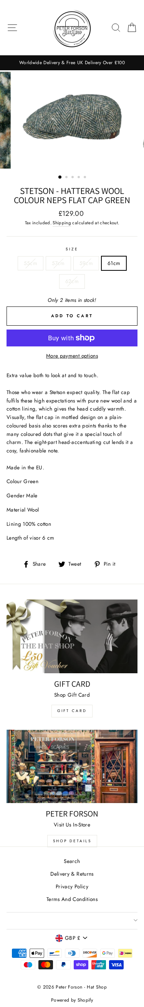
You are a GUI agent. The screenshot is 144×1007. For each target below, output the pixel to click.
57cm (58, 263)
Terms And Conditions (72, 899)
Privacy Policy (72, 886)
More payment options (72, 355)
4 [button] (79, 178)
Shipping (62, 223)
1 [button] (60, 177)
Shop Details (72, 841)
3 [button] (73, 178)
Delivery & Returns (71, 874)
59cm (86, 263)
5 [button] (86, 178)
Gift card (72, 711)
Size (72, 249)
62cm (72, 281)
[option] (72, 62)
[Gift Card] (72, 636)
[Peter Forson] (72, 766)
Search (72, 861)
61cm (114, 263)
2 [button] (67, 178)
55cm (30, 263)
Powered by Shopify (72, 1000)
